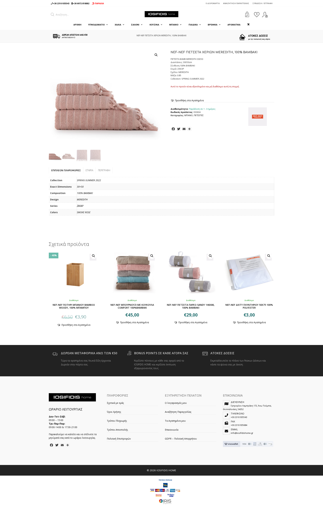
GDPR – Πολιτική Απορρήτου (181, 438)
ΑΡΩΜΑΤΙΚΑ (233, 24)
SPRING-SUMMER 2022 (89, 180)
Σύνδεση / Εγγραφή (263, 3)
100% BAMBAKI (85, 193)
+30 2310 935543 (61, 3)
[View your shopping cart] (248, 25)
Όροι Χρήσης (114, 411)
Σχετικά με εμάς (115, 402)
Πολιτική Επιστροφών (119, 438)
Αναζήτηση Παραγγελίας (236, 3)
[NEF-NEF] (257, 117)
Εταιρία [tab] (89, 170)
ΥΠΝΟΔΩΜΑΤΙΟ (96, 24)
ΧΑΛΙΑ (118, 24)
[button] (156, 55)
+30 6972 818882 (81, 3)
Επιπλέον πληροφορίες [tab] (66, 170)
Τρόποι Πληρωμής (117, 420)
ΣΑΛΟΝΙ (135, 24)
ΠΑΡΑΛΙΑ (99, 3)
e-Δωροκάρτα (213, 3)
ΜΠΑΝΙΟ (173, 24)
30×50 (80, 186)
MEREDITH (82, 199)
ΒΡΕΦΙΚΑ (212, 24)
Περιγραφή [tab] (104, 170)
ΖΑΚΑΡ (80, 205)
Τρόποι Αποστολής (117, 429)
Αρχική (77, 24)
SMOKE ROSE (83, 212)
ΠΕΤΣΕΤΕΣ (199, 115)
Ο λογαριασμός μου (176, 402)
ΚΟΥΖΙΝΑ (154, 24)
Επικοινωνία (171, 429)
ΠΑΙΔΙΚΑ (193, 24)
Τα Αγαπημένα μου (175, 420)
